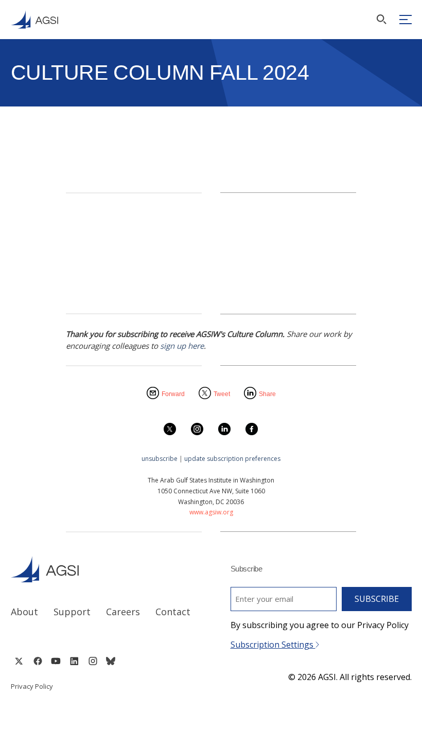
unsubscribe (160, 458)
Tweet (222, 394)
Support (72, 611)
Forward (173, 394)
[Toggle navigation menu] (405, 19)
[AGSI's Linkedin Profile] (74, 661)
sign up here (182, 346)
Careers (123, 611)
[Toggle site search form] (381, 19)
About (24, 611)
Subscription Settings (273, 644)
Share (267, 394)
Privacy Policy (32, 686)
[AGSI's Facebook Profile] (37, 661)
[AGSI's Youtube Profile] (56, 661)
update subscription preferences (232, 458)
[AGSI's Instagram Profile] (92, 661)
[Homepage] (34, 19)
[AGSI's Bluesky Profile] (110, 661)
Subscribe (377, 598)
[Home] (101, 569)
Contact (172, 611)
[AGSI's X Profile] (19, 661)
